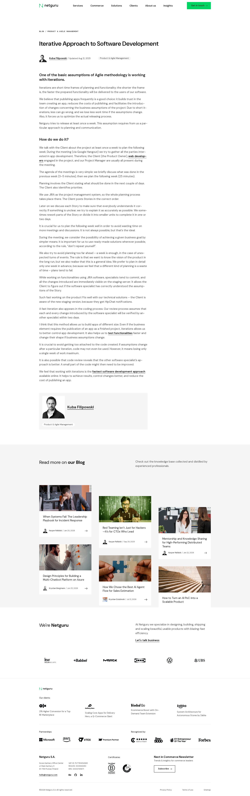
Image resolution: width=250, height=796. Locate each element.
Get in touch (197, 5)
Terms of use (187, 790)
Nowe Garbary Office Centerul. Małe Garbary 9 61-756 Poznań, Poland (51, 766)
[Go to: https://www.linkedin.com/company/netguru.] (81, 775)
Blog (41, 31)
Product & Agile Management (62, 31)
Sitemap (207, 790)
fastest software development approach (118, 371)
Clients (133, 5)
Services (78, 5)
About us (150, 5)
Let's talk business (147, 640)
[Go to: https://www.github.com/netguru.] (75, 775)
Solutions (116, 5)
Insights (168, 5)
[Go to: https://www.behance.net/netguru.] (70, 775)
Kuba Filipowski (58, 58)
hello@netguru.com (48, 775)
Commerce (97, 5)
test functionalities (120, 333)
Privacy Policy (166, 790)
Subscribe (163, 768)
